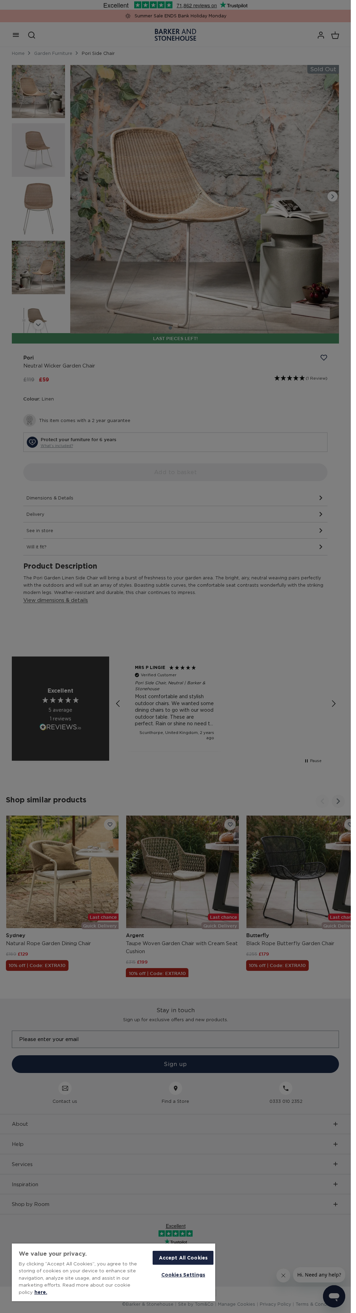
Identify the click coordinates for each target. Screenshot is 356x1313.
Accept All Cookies (183, 1257)
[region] (113, 1272)
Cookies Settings (183, 1274)
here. (40, 1292)
